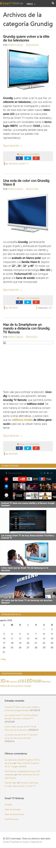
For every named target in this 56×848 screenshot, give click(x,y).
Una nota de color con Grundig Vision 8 (26, 182)
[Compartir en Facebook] (19, 158)
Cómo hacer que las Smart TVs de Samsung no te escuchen (20, 728)
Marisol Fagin (11, 782)
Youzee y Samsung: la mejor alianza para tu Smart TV (21, 784)
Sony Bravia (18, 686)
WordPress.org (11, 819)
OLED (37, 681)
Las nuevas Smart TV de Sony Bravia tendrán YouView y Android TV (21, 716)
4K (7, 681)
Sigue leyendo (12, 145)
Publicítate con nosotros (20, 841)
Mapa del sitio (36, 841)
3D (2, 680)
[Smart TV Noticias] (12, 3)
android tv (13, 681)
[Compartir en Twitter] (27, 158)
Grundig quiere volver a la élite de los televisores (26, 38)
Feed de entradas (13, 809)
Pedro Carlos (15, 45)
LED (50, 307)
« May (3, 659)
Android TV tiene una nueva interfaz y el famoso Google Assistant (22, 708)
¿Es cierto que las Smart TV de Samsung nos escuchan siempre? (21, 736)
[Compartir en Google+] (36, 158)
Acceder (8, 804)
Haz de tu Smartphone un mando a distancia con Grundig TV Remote (26, 328)
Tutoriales (27, 686)
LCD (21, 681)
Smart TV (23, 163)
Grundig (13, 163)
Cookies (6, 841)
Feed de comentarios (14, 814)
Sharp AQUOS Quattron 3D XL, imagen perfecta (22, 764)
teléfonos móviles (22, 420)
